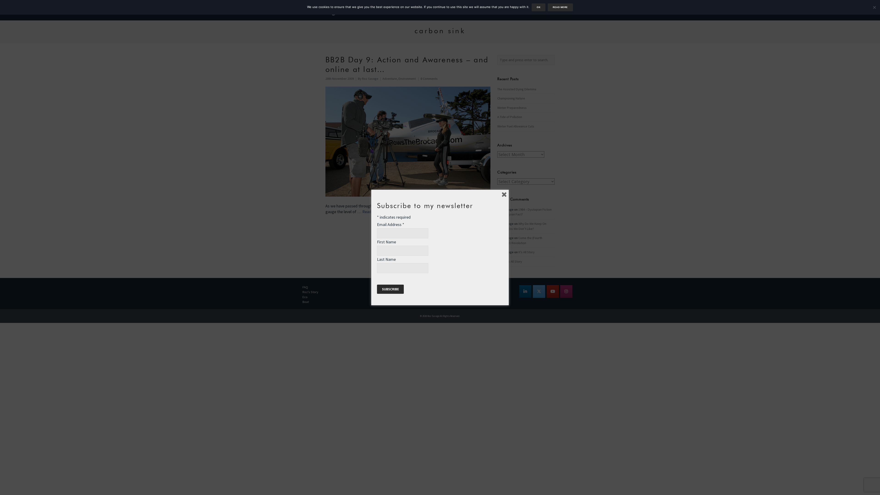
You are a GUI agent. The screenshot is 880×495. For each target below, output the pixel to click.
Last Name (386, 259)
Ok (538, 7)
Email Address (390, 224)
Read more (560, 7)
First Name (386, 242)
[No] (874, 7)
